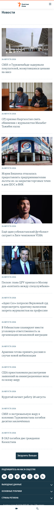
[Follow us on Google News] (36, 476)
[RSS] (42, 476)
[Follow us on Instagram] (10, 476)
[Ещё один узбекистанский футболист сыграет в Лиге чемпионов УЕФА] (27, 209)
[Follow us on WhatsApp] (30, 476)
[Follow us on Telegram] (23, 476)
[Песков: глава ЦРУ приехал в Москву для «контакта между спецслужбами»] (27, 260)
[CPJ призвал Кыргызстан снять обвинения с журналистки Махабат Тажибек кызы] (27, 96)
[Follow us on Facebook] (17, 476)
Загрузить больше (27, 456)
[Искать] (37, 508)
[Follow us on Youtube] (4, 476)
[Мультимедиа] (16, 508)
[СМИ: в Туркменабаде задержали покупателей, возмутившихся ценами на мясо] (27, 42)
